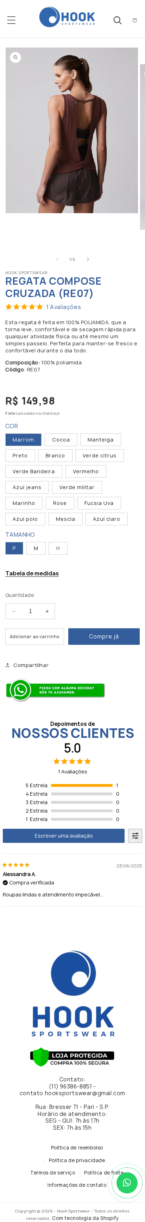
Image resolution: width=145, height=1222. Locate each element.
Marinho (24, 503)
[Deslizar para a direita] (88, 259)
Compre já (104, 636)
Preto (20, 455)
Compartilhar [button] (31, 665)
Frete (10, 413)
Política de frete (104, 1172)
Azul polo (25, 519)
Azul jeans (27, 487)
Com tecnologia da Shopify (85, 1218)
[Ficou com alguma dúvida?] (57, 700)
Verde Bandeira (34, 471)
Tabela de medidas (32, 573)
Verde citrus (99, 455)
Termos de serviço (52, 1172)
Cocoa (61, 439)
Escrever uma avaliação (64, 835)
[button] (11, 20)
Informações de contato (77, 1185)
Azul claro (106, 519)
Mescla (65, 519)
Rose (60, 503)
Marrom (23, 439)
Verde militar (77, 487)
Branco (55, 455)
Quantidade (19, 595)
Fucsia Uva (99, 503)
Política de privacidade (77, 1160)
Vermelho (86, 471)
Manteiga (101, 439)
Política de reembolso (77, 1147)
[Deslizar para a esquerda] (57, 259)
